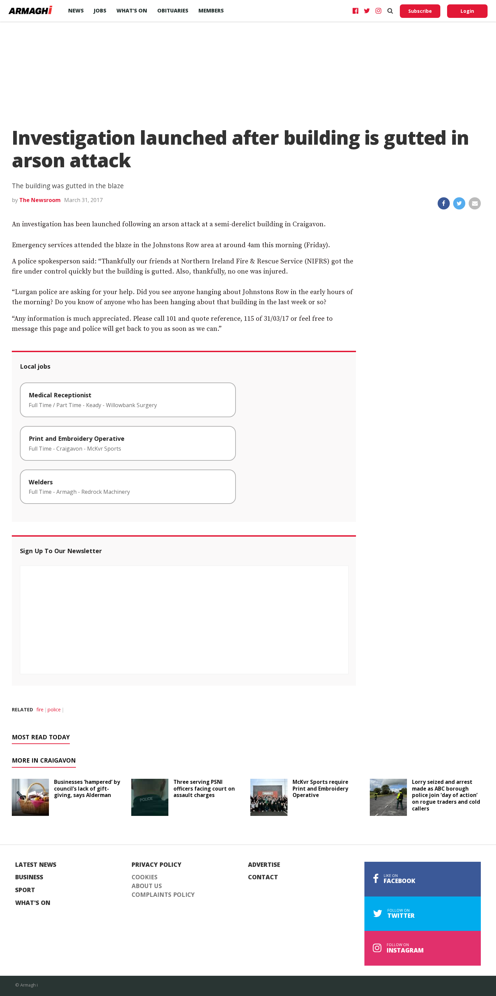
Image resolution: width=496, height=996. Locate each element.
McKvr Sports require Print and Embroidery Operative (320, 788)
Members (211, 10)
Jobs (100, 10)
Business (29, 877)
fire (40, 709)
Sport (25, 890)
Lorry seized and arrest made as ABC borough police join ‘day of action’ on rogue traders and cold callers (446, 795)
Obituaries (172, 10)
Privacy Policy (157, 865)
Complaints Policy (163, 895)
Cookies (145, 877)
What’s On (131, 10)
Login (467, 11)
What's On (32, 903)
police (54, 709)
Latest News (35, 865)
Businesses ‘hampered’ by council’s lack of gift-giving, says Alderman (87, 788)
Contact (263, 877)
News (76, 10)
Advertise (264, 865)
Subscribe (420, 11)
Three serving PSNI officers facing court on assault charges (204, 788)
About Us (147, 886)
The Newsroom (40, 200)
